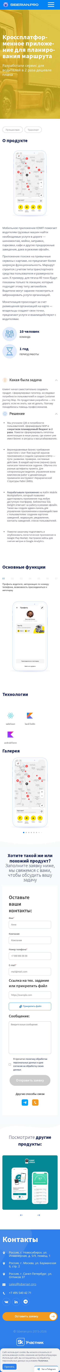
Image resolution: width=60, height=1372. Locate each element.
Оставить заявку (26, 1316)
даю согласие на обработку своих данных (28, 1066)
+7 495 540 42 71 (20, 1293)
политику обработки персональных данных (30, 1060)
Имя (11, 918)
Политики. (43, 1360)
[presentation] (21, 1215)
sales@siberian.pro (22, 1284)
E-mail (12, 965)
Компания (14, 934)
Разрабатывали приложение (23, 492)
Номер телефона (18, 949)
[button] (23, 832)
